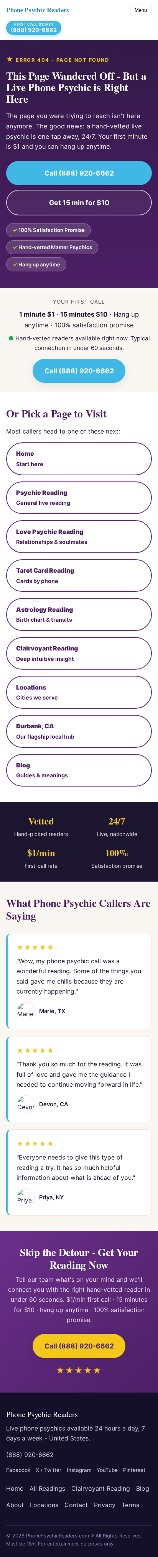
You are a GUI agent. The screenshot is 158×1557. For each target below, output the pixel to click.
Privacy (104, 1505)
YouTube (107, 1470)
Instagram (79, 1470)
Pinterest (134, 1470)
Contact (76, 1505)
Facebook (18, 1470)
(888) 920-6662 (30, 1454)
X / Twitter (48, 1470)
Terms (130, 1505)
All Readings (47, 1488)
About (15, 1505)
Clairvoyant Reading (100, 1488)
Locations (44, 1505)
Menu (141, 10)
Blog (142, 1488)
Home (14, 1488)
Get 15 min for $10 (79, 203)
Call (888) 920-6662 (79, 173)
